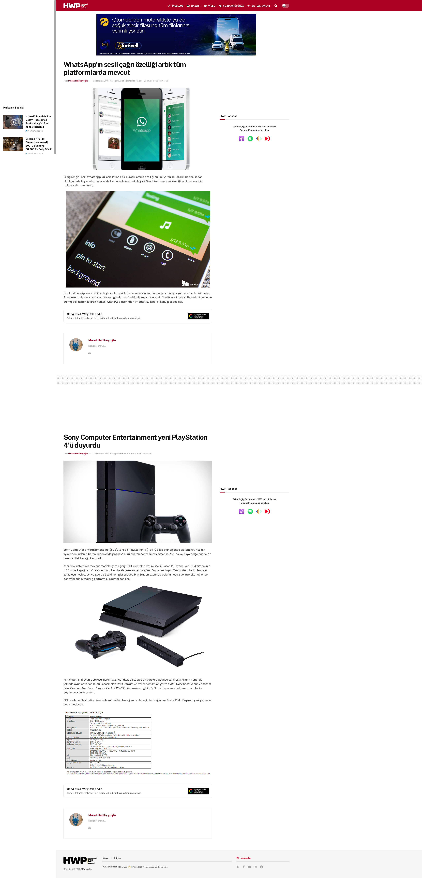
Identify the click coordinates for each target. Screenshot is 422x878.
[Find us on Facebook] (243, 867)
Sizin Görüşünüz (233, 5)
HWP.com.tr (107, 866)
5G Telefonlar (261, 5)
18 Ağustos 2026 (35, 131)
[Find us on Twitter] (238, 867)
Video (211, 5)
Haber (195, 5)
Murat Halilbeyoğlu (78, 80)
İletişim (117, 858)
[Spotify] (250, 138)
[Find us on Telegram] (261, 867)
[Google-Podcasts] (259, 138)
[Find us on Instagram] (255, 867)
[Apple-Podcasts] (241, 138)
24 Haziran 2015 (101, 80)
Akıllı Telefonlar (127, 80)
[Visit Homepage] (75, 5)
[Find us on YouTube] (249, 867)
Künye (105, 858)
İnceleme (177, 5)
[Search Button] (275, 6)
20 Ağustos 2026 (35, 153)
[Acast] (267, 138)
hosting (116, 866)
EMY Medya (86, 869)
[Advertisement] (28, 52)
